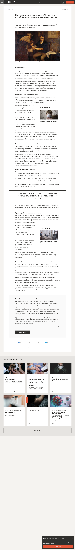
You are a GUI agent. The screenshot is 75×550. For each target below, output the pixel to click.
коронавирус (26, 347)
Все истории (48, 2)
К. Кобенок (9, 391)
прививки (32, 347)
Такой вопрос (60, 376)
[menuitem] (2, 2)
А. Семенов (32, 391)
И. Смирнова (14, 391)
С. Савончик (55, 423)
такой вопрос (37, 347)
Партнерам (41, 2)
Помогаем (55, 2)
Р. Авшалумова (33, 423)
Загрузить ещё (37, 430)
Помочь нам (70, 2)
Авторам (34, 2)
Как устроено (8, 376)
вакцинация (20, 347)
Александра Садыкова (23, 20)
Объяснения (31, 376)
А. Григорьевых (56, 391)
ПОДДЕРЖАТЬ (58, 546)
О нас (29, 2)
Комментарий (65, 9)
